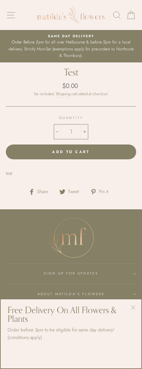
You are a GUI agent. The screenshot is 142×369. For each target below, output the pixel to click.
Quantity (71, 117)
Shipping (63, 94)
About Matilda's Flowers (71, 294)
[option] (71, 46)
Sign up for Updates (71, 273)
